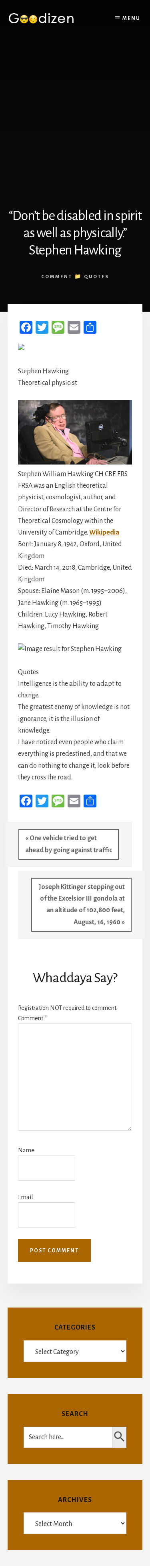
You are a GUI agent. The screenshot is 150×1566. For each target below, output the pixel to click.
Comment (32, 1018)
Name (26, 1150)
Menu (131, 18)
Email (25, 1197)
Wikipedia (104, 532)
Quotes (96, 276)
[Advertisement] (75, 116)
